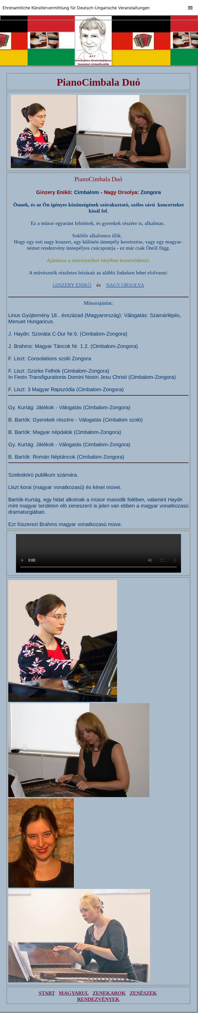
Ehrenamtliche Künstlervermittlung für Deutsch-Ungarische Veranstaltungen (76, 7)
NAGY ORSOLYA (125, 285)
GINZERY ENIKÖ (72, 285)
